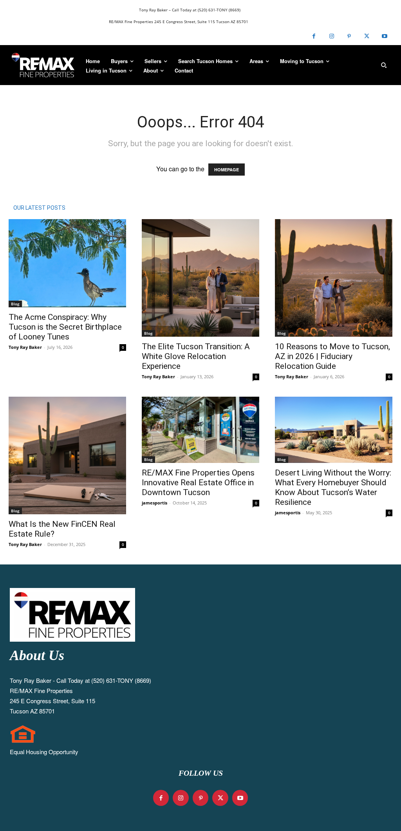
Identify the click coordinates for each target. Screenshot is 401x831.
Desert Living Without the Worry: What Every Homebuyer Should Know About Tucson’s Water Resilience (333, 487)
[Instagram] (331, 36)
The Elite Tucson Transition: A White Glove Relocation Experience (196, 356)
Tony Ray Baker (25, 347)
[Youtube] (384, 36)
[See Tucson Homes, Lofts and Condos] (43, 65)
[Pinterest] (349, 36)
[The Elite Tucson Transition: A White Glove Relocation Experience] (200, 278)
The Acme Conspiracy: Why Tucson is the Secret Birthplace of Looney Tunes (65, 326)
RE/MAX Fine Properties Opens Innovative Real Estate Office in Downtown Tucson (198, 482)
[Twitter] (367, 36)
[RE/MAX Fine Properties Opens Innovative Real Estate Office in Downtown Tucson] (200, 430)
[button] (383, 65)
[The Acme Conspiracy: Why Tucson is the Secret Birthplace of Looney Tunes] (67, 263)
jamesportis (154, 503)
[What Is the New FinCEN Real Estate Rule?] (67, 455)
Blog (15, 304)
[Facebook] (314, 36)
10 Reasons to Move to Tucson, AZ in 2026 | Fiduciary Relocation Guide (332, 356)
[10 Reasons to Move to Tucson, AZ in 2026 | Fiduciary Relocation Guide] (333, 278)
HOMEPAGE (226, 169)
